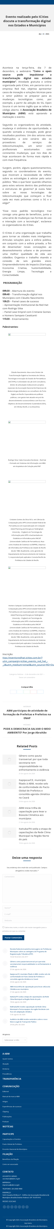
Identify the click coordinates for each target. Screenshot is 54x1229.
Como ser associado (10, 1164)
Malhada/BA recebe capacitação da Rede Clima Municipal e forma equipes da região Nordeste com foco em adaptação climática (29, 1009)
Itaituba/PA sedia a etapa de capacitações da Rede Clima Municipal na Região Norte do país (35, 834)
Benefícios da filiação (11, 1159)
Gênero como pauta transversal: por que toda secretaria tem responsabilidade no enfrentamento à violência (34, 762)
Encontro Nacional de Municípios (15, 1149)
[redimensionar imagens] (9, 760)
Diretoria (6, 1069)
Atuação (6, 1064)
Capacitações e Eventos (12, 1139)
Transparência (12, 1079)
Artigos (5, 1101)
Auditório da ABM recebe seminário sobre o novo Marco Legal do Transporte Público (28, 1020)
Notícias (20, 674)
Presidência (7, 1074)
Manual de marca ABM (11, 1096)
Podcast (6, 1121)
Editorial (6, 1091)
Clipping (6, 1111)
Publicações (7, 1116)
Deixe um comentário (27, 677)
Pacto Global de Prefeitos (12, 1144)
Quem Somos (8, 1059)
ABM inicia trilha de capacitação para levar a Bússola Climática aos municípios (32, 813)
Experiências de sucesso (12, 1106)
